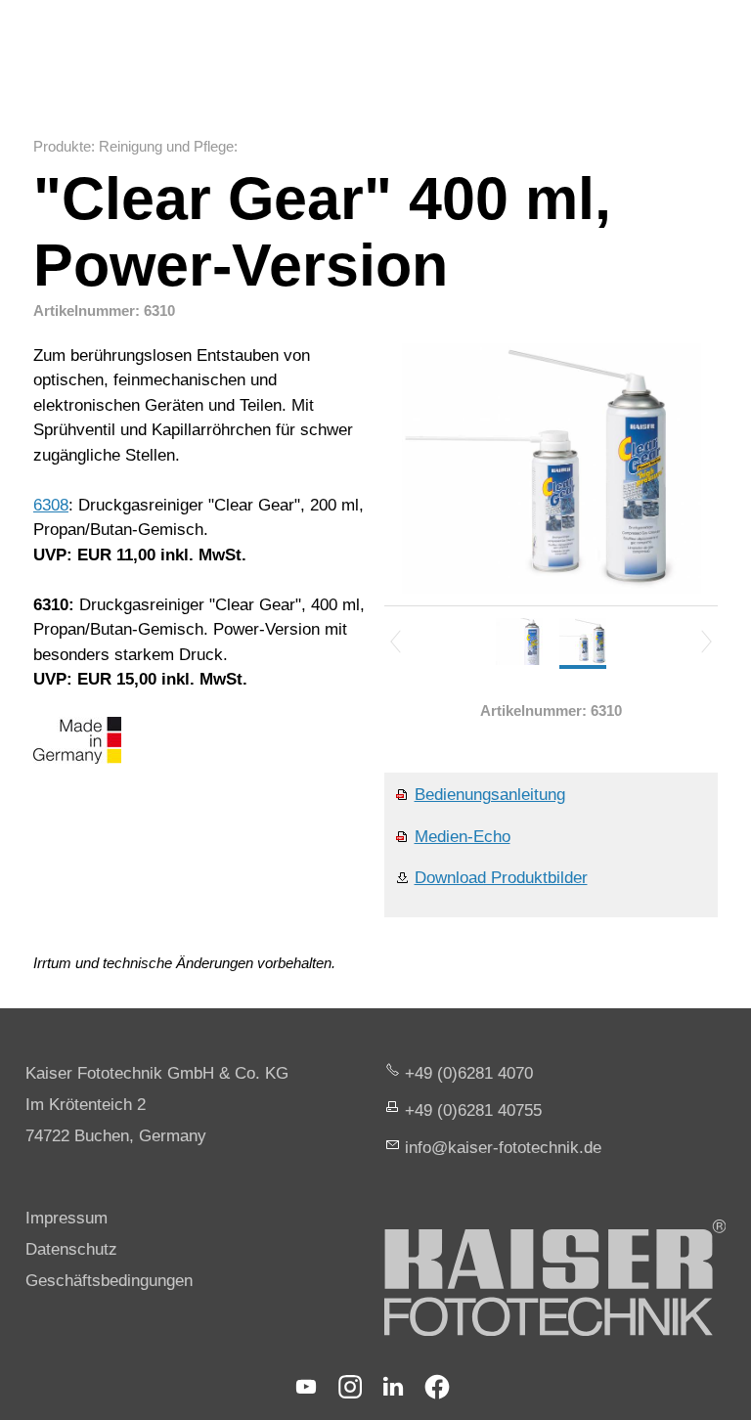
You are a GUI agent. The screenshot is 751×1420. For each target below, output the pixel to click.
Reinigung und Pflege (166, 146)
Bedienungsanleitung (490, 794)
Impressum (66, 1218)
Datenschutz (71, 1249)
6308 (50, 505)
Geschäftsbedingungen (109, 1280)
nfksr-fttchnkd (501, 1147)
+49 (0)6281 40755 (473, 1110)
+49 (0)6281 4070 (469, 1073)
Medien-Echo (462, 836)
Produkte (62, 146)
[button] (306, 1386)
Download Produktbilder (501, 877)
